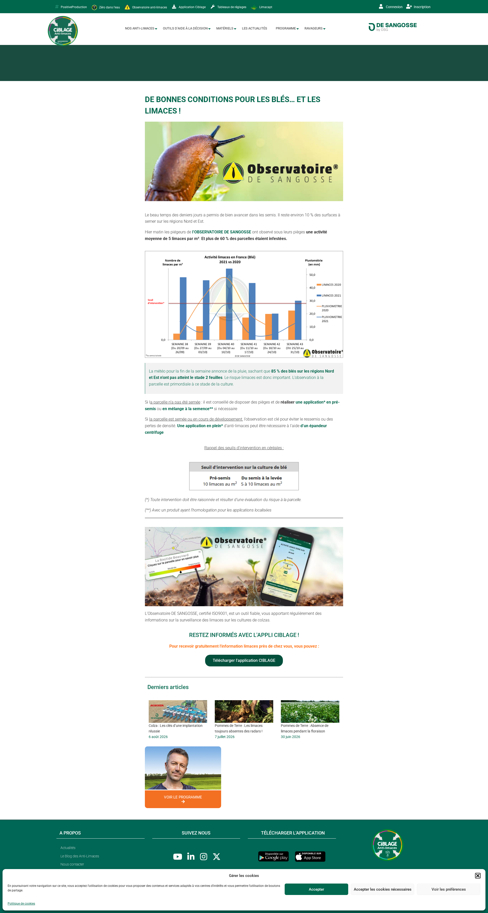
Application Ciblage (192, 7)
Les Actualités (254, 28)
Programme (286, 28)
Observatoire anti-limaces (149, 7)
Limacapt (265, 7)
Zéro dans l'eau (109, 7)
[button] (477, 875)
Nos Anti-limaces (139, 28)
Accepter (316, 889)
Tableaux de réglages (231, 7)
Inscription (422, 7)
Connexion (394, 7)
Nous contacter (72, 864)
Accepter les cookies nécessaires (382, 889)
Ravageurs (313, 28)
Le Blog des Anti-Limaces (79, 856)
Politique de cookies (21, 903)
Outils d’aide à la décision (185, 28)
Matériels (224, 28)
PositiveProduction (74, 7)
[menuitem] (140, 28)
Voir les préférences (449, 889)
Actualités (67, 848)
